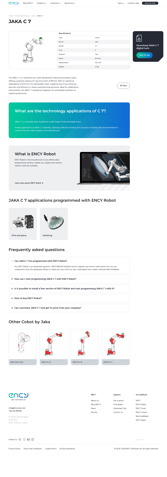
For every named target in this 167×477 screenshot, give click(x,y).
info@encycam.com (17, 408)
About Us (95, 400)
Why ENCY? (28, 3)
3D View (123, 85)
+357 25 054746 (15, 411)
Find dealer (118, 404)
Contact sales (133, 3)
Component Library (22, 16)
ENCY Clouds (141, 412)
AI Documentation (67, 448)
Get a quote (118, 400)
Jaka (33, 16)
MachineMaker (142, 416)
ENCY (138, 400)
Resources (69, 3)
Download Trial (119, 408)
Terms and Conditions (32, 448)
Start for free (150, 3)
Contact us (118, 412)
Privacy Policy (14, 448)
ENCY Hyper (141, 420)
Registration (139, 440)
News (93, 408)
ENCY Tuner (141, 408)
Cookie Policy (50, 448)
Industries (54, 3)
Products (41, 3)
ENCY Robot (141, 404)
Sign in (121, 3)
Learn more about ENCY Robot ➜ (29, 183)
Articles (94, 412)
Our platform (141, 394)
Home (11, 16)
